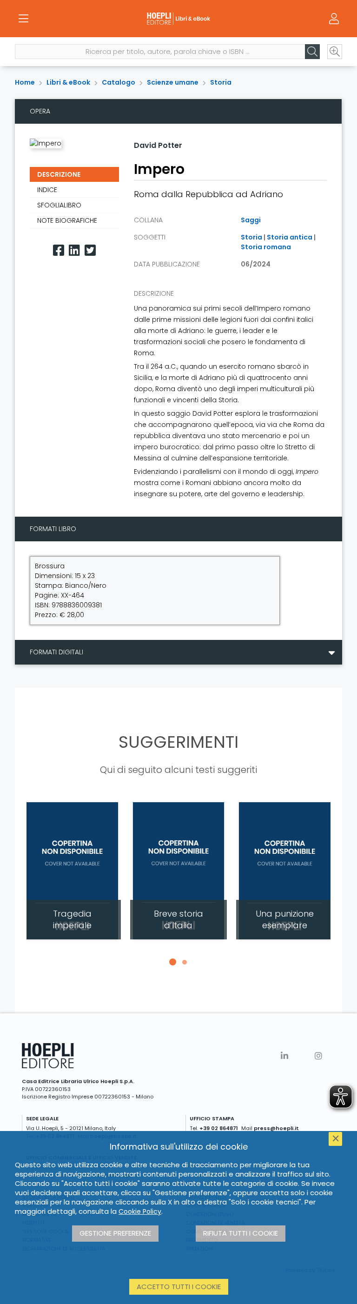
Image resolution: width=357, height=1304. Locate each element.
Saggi (251, 220)
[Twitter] (90, 250)
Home (25, 82)
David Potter (158, 145)
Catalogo (118, 82)
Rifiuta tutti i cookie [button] (240, 1233)
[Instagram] (318, 1056)
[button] (172, 962)
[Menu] (23, 18)
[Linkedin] (74, 250)
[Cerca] (312, 51)
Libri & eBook (68, 82)
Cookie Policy (140, 1211)
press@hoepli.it (276, 1128)
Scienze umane (172, 82)
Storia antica (289, 237)
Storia (220, 82)
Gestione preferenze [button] (115, 1233)
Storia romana (266, 247)
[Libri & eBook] (178, 18)
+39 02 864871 (218, 1128)
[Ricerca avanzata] (334, 51)
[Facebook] (58, 250)
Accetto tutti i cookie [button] (179, 1286)
